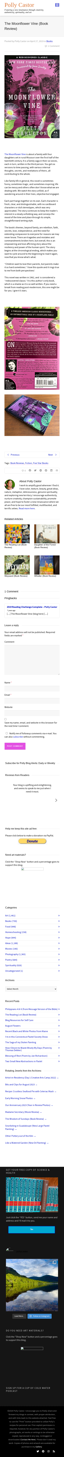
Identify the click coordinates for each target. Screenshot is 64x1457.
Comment (9, 641)
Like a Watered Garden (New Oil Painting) (27, 1142)
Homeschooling (15, 932)
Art (10, 915)
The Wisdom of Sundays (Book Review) (26, 1118)
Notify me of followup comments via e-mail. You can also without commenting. (30, 735)
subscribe (18, 736)
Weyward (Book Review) (16, 576)
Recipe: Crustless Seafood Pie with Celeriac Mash (31, 1091)
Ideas (11, 943)
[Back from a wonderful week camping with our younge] (32, 1285)
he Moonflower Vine (16, 154)
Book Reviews (17, 463)
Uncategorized (14, 970)
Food (10, 926)
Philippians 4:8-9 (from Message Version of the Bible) (31, 1009)
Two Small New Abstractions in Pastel (23, 1061)
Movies (11, 948)
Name (7, 682)
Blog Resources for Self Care (19, 1020)
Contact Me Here (28, 1439)
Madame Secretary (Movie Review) (23, 1112)
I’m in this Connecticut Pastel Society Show (26, 1036)
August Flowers (13, 1025)
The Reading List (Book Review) (20, 1014)
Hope (10, 937)
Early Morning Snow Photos (20, 1098)
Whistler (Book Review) (45, 576)
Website (8, 707)
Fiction (28, 463)
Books (49, 41)
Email (7, 694)
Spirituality (13, 965)
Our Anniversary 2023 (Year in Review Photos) (29, 1105)
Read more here (27, 508)
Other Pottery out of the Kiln (20, 1136)
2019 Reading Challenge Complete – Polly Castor (32, 607)
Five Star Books (40, 463)
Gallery (39, 1446)
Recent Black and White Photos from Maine (26, 1031)
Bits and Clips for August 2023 (21, 1084)
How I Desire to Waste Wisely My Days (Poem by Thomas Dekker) (28, 1049)
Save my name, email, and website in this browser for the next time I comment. (30, 724)
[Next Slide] (56, 800)
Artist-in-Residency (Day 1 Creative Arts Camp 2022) (32, 1077)
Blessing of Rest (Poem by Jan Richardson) (26, 1055)
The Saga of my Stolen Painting (20, 1042)
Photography (15, 954)
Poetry (11, 959)
